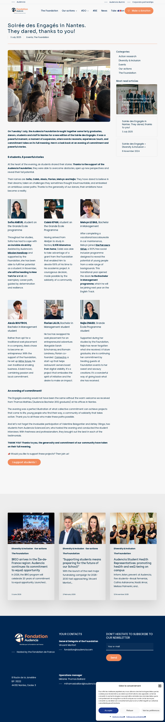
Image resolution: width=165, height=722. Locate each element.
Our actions (125, 68)
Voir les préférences (151, 710)
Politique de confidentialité (136, 717)
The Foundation (41, 37)
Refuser (129, 710)
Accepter (108, 710)
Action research (127, 56)
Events (29, 37)
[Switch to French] (119, 11)
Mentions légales (118, 717)
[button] (160, 686)
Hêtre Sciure (24, 361)
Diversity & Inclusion (130, 60)
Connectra (60, 357)
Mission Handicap (18, 252)
